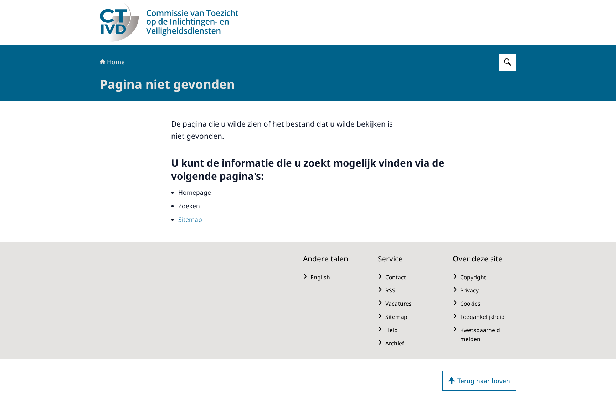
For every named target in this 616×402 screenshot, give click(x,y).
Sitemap (190, 219)
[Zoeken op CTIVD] (507, 62)
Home (116, 61)
